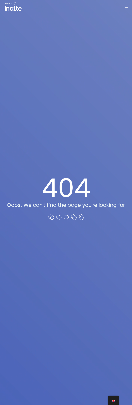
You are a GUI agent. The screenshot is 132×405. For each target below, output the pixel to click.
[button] (126, 6)
